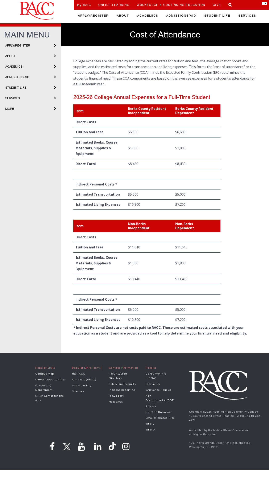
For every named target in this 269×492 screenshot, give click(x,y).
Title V (150, 423)
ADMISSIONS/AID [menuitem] (181, 15)
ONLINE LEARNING (113, 5)
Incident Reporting (122, 389)
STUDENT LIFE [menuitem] (217, 15)
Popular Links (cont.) (87, 367)
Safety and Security (122, 383)
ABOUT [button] (10, 56)
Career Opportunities (50, 379)
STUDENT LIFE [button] (15, 87)
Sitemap (78, 391)
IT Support (116, 395)
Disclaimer (153, 383)
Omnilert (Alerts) (84, 379)
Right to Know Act (159, 411)
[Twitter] (66, 445)
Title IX (150, 429)
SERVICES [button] (12, 98)
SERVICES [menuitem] (247, 15)
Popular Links (45, 367)
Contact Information (123, 367)
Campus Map (44, 373)
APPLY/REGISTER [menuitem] (93, 15)
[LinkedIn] (98, 446)
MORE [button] (9, 108)
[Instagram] (126, 446)
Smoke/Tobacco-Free (160, 417)
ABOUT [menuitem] (123, 15)
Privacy (151, 406)
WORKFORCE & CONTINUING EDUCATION (171, 5)
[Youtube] (81, 446)
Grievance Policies (158, 389)
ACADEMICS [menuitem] (147, 15)
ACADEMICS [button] (13, 66)
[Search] (230, 5)
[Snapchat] (113, 446)
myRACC (84, 5)
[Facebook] (52, 446)
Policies (151, 367)
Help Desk (116, 401)
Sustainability (82, 385)
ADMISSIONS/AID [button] (17, 77)
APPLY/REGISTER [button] (17, 45)
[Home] (37, 10)
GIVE (217, 5)
